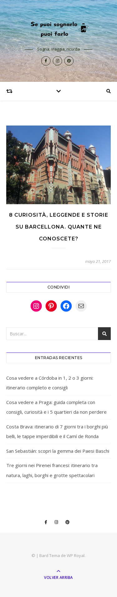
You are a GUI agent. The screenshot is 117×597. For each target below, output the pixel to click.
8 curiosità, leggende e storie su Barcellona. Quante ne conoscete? (58, 227)
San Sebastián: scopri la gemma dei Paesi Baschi (57, 451)
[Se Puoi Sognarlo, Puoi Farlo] (58, 29)
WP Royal (76, 555)
